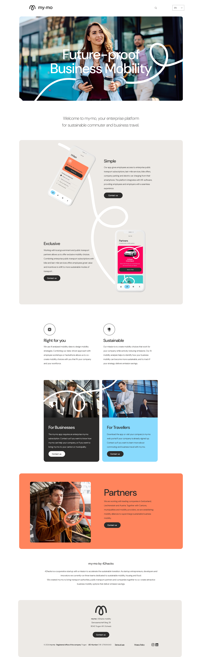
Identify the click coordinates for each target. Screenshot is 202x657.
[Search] (155, 7)
